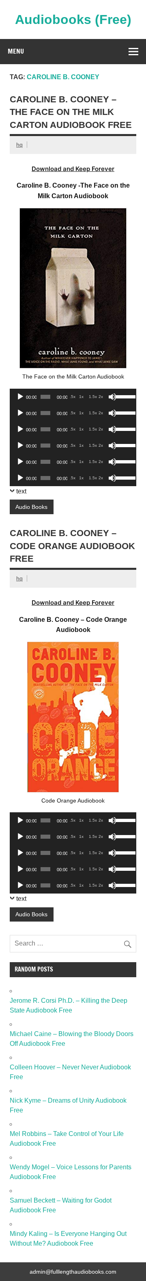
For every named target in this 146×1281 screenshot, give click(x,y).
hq (19, 144)
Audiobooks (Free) (73, 19)
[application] (73, 397)
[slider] (123, 396)
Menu (16, 51)
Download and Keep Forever (73, 169)
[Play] (20, 397)
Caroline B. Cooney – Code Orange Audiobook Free (72, 546)
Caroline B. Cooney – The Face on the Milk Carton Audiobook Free (71, 112)
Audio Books (31, 507)
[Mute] (112, 397)
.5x (72, 396)
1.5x (93, 396)
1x (81, 396)
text (21, 491)
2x (101, 396)
